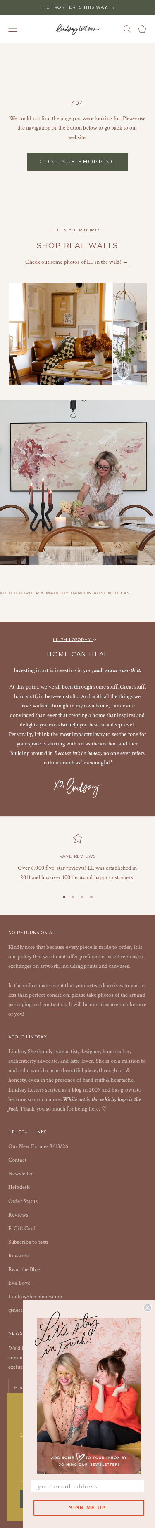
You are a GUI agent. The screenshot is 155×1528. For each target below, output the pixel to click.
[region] (77, 857)
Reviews (18, 1215)
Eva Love (19, 1283)
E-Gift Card (22, 1228)
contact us (54, 1004)
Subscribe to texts (28, 1242)
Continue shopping (77, 161)
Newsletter (20, 1173)
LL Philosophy (73, 639)
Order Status (23, 1201)
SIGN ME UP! (89, 1508)
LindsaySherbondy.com (35, 1296)
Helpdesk (19, 1187)
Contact (17, 1160)
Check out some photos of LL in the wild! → (77, 262)
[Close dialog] (147, 1308)
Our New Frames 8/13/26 (38, 1146)
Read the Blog (24, 1269)
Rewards (18, 1255)
